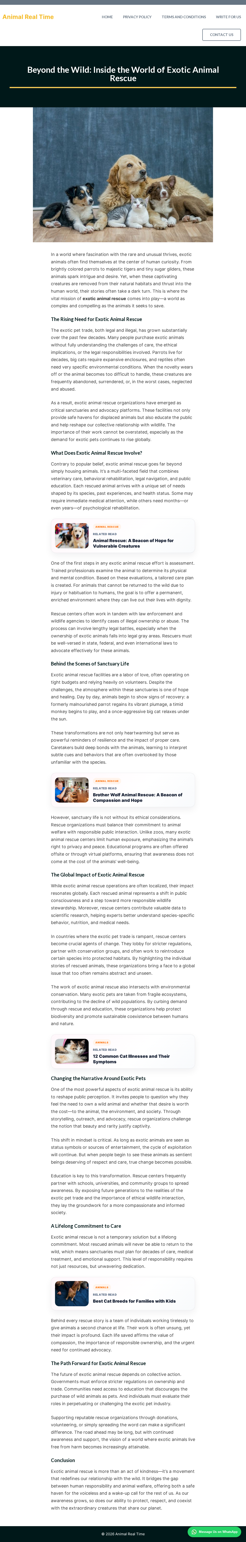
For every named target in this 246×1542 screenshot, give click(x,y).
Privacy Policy (137, 17)
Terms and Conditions (184, 17)
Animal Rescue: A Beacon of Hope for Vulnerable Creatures (133, 543)
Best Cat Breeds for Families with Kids (134, 1301)
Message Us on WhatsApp (218, 1532)
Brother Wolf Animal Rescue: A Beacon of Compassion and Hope (137, 797)
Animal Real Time (28, 16)
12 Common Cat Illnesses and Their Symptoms (131, 1059)
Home (107, 17)
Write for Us (228, 17)
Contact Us (221, 34)
